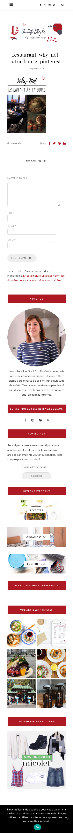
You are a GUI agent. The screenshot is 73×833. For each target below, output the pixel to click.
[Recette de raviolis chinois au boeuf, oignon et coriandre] (21, 634)
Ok (37, 827)
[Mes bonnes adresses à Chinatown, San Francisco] (21, 694)
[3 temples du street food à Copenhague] (21, 664)
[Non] (68, 819)
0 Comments (14, 143)
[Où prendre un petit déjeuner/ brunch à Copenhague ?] (51, 664)
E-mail (11, 226)
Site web (11, 239)
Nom (10, 212)
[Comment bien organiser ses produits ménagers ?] (51, 694)
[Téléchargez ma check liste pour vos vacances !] (51, 634)
